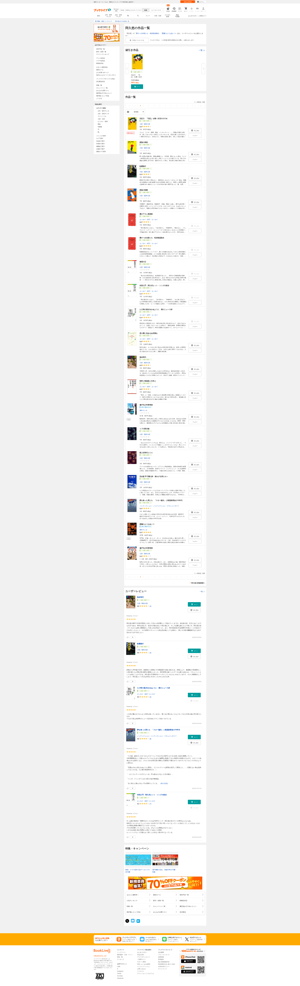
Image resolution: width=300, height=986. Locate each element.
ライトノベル (102, 116)
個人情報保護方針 (163, 962)
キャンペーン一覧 (102, 88)
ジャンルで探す (101, 136)
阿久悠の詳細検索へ (198, 583)
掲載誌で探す (100, 146)
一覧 (202, 50)
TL (138, 16)
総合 (98, 16)
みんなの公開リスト (102, 90)
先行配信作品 (100, 81)
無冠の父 (143, 261)
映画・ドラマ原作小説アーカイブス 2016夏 (137, 870)
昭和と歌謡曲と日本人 (148, 381)
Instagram (120, 971)
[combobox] (131, 10)
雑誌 (99, 124)
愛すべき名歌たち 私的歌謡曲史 (147, 33)
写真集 (100, 127)
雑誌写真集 (177, 15)
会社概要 (161, 952)
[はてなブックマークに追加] (138, 922)
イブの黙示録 (144, 428)
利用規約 (161, 959)
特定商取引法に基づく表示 (166, 964)
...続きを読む (163, 783)
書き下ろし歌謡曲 (146, 214)
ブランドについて (163, 955)
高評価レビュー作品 (102, 96)
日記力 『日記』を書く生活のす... (136, 77)
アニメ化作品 (100, 58)
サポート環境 (141, 962)
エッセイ (155, 219)
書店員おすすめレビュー (104, 93)
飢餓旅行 (143, 166)
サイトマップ (162, 969)
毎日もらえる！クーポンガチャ (106, 75)
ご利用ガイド (202, 16)
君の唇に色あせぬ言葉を (149, 333)
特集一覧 (99, 85)
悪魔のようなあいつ (169, 33)
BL (128, 15)
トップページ (121, 952)
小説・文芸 (157, 16)
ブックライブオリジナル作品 (105, 79)
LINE (118, 966)
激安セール (99, 70)
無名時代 (143, 357)
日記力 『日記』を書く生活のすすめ (153, 118)
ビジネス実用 (167, 15)
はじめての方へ (192, 16)
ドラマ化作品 (100, 61)
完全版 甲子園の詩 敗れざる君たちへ (154, 476)
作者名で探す (100, 143)
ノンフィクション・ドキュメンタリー (166, 506)
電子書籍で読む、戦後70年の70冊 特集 (164, 870)
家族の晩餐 (144, 190)
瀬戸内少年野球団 (146, 405)
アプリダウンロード (143, 957)
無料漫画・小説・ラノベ (125, 955)
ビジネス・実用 (103, 121)
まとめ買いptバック (102, 72)
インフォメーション (143, 966)
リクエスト (140, 971)
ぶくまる (99, 98)
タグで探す (99, 138)
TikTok (119, 973)
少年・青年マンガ (108, 15)
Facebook (120, 978)
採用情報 (161, 957)
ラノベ (148, 16)
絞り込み (116, 10)
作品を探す (140, 955)
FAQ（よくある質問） (144, 964)
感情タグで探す (101, 151)
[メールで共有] (133, 922)
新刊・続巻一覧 (101, 52)
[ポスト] (127, 921)
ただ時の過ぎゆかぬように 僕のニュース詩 (156, 309)
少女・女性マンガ (118, 15)
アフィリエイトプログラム (145, 973)
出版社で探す (100, 149)
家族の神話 (144, 142)
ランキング (120, 959)
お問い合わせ (141, 969)
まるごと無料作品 (102, 67)
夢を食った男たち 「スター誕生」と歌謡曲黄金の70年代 (161, 500)
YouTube (120, 976)
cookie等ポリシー (163, 966)
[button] (137, 86)
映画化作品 (99, 63)
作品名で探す (100, 141)
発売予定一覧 (100, 49)
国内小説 (147, 124)
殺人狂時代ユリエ (146, 452)
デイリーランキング (102, 54)
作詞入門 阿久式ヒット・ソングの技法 (154, 285)
